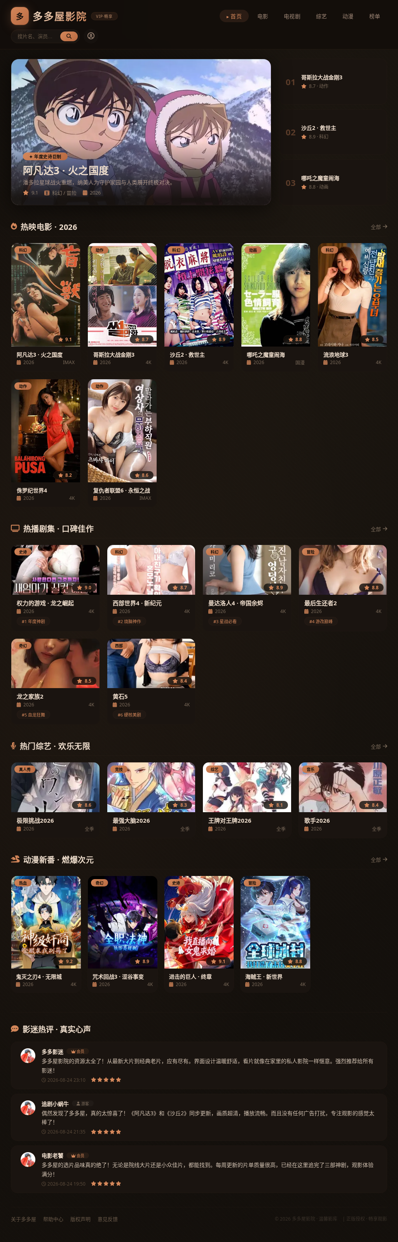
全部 (376, 226)
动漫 (347, 16)
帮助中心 (53, 1219)
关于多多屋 (23, 1219)
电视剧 (292, 16)
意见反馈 (108, 1219)
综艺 (321, 16)
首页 (235, 16)
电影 (262, 16)
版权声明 (80, 1219)
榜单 (374, 16)
